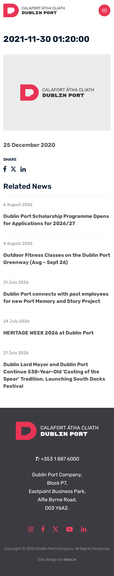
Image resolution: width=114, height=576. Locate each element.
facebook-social (43, 529)
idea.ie (69, 559)
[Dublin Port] (34, 15)
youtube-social (69, 529)
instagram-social (30, 529)
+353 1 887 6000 (60, 459)
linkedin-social (83, 529)
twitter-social (55, 529)
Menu (105, 10)
